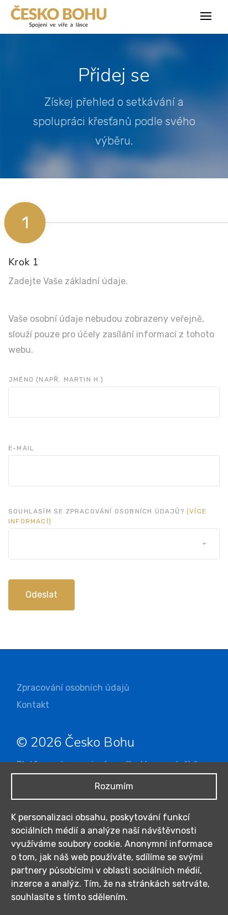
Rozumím (114, 786)
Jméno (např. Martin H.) (56, 379)
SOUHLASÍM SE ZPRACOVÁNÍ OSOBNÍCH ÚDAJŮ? (107, 516)
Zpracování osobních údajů (73, 687)
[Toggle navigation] (207, 16)
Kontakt (33, 705)
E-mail (21, 448)
